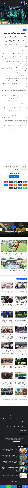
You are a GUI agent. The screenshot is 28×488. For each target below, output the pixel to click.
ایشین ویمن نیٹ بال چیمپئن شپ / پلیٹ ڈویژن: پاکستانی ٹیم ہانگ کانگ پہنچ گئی (7, 398)
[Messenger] (6, 185)
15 (10, 421)
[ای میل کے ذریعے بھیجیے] (15, 188)
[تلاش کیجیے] (26, 3)
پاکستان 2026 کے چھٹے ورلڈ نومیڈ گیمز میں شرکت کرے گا (7, 305)
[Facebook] (25, 182)
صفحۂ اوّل (23, 26)
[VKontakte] (20, 185)
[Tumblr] (11, 182)
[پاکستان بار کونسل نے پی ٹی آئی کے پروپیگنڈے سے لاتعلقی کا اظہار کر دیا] (23, 463)
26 (22, 426)
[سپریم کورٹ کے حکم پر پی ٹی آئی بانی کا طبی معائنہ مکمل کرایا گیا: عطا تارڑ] (23, 469)
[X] (20, 182)
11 (25, 421)
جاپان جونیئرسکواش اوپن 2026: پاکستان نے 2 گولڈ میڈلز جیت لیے (7, 291)
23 (7, 423)
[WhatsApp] (25, 188)
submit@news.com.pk (15, 439)
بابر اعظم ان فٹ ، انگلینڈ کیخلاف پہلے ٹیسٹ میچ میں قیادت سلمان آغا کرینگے (21, 305)
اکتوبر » (21, 430)
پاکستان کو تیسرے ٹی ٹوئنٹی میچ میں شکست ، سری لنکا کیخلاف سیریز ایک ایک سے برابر (14, 231)
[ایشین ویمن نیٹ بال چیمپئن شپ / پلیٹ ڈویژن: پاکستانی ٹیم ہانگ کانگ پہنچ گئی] (7, 391)
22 (10, 423)
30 (7, 426)
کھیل (19, 26)
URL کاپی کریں (14, 176)
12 (22, 421)
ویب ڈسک (24, 44)
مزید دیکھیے (14, 481)
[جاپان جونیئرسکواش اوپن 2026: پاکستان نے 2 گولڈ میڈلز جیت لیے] (7, 285)
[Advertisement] (14, 147)
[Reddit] (25, 185)
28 (14, 426)
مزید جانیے (14, 442)
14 (14, 421)
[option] (14, 229)
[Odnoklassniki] (15, 185)
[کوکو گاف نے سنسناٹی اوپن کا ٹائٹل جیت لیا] (21, 285)
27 (18, 426)
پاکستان (8, 166)
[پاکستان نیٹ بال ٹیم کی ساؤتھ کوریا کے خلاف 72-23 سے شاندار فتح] (21, 361)
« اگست (25, 430)
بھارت (15, 166)
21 (14, 423)
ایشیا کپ (22, 166)
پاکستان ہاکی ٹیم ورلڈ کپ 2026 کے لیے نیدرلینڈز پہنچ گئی (7, 367)
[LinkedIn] (15, 182)
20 (18, 423)
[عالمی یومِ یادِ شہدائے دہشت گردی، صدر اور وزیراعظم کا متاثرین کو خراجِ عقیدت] (23, 475)
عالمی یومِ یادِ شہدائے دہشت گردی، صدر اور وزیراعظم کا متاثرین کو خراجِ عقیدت (9, 475)
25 (25, 426)
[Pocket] (11, 185)
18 (25, 423)
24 (3, 423)
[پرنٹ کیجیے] (11, 188)
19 (22, 423)
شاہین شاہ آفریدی (20, 169)
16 (7, 421)
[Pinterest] (6, 182)
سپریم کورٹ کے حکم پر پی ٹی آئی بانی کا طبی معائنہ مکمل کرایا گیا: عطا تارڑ (10, 469)
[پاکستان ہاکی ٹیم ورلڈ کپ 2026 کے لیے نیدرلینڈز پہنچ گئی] (7, 361)
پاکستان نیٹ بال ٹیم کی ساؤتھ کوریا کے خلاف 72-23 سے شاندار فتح (21, 367)
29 (10, 426)
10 (3, 418)
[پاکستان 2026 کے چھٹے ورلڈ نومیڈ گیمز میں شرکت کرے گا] (7, 299)
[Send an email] (21, 44)
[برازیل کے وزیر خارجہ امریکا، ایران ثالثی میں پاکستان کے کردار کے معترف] (23, 457)
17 (3, 421)
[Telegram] (20, 188)
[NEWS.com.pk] (22, 3)
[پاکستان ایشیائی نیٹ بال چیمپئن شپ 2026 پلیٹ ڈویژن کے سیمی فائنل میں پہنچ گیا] (7, 345)
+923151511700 (16, 441)
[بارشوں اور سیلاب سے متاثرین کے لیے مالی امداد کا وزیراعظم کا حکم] (23, 451)
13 (18, 421)
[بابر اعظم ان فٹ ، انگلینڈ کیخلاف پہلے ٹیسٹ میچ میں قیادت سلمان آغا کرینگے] (21, 299)
